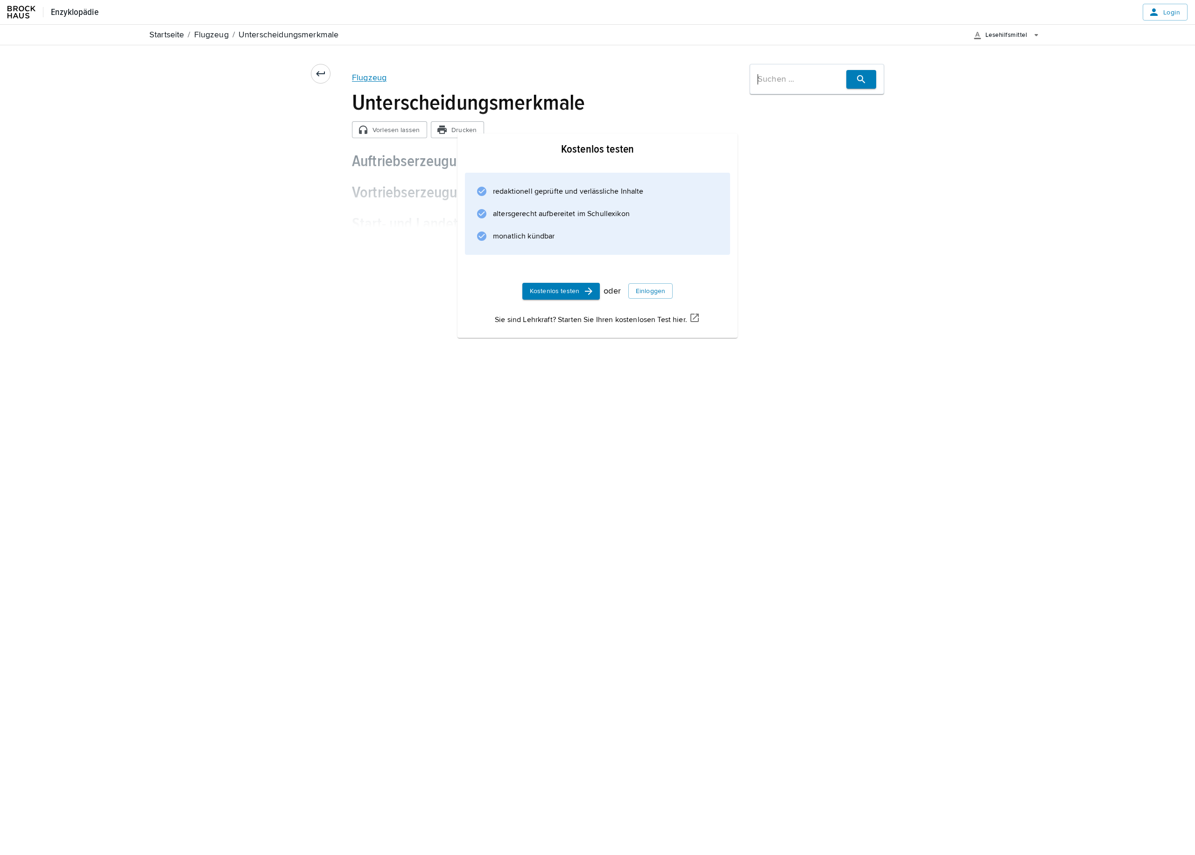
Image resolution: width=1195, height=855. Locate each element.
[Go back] (320, 74)
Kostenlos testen (554, 291)
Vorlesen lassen (396, 130)
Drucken (464, 130)
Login (1171, 12)
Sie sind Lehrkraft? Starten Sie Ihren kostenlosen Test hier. (591, 319)
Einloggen (650, 291)
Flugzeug (369, 77)
